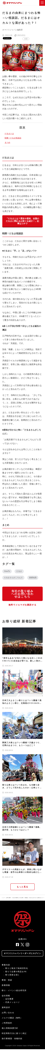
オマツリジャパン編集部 (12, 30)
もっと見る (22, 887)
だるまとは (9, 134)
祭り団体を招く (12, 975)
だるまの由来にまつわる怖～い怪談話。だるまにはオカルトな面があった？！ (28, 897)
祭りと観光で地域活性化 (16, 968)
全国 (25, 39)
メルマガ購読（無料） (12, 1018)
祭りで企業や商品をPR (16, 972)
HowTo (7, 571)
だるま (19, 571)
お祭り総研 (8, 897)
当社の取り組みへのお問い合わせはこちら (22, 594)
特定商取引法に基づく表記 (14, 1033)
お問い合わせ (8, 1013)
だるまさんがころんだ (13, 578)
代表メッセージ (12, 1002)
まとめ (7, 142)
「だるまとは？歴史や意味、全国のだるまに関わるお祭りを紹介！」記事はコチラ (22, 221)
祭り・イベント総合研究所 (14, 990)
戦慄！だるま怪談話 (13, 138)
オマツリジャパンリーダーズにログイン (22, 953)
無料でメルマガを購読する (22, 605)
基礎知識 (32, 578)
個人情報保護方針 (10, 1028)
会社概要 (9, 999)
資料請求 (6, 1007)
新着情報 (6, 985)
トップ (3, 897)
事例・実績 (7, 980)
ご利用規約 (7, 1023)
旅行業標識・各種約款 (12, 1039)
